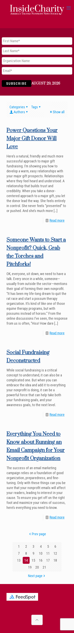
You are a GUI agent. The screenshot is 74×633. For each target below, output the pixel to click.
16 (40, 560)
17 (48, 560)
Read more (57, 220)
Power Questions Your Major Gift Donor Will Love (32, 138)
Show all (59, 112)
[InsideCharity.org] (37, 8)
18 (55, 560)
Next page (35, 576)
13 (19, 560)
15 (33, 560)
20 (37, 567)
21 (44, 567)
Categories (17, 107)
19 (30, 567)
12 (55, 553)
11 (48, 553)
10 (40, 553)
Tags (34, 107)
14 (26, 560)
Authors (19, 112)
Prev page (39, 534)
